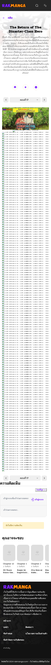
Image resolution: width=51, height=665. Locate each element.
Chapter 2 (36, 563)
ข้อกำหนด (7, 633)
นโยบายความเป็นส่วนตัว (36, 633)
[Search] (37, 5)
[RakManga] (14, 5)
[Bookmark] (15, 87)
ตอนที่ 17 (24, 99)
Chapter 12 (8, 563)
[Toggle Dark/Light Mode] (25, 87)
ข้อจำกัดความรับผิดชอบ (13, 639)
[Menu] (45, 5)
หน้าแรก (7, 620)
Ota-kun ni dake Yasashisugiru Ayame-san (38, 574)
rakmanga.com (21, 661)
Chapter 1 (22, 563)
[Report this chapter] (36, 87)
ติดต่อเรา (29, 627)
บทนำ (5, 627)
